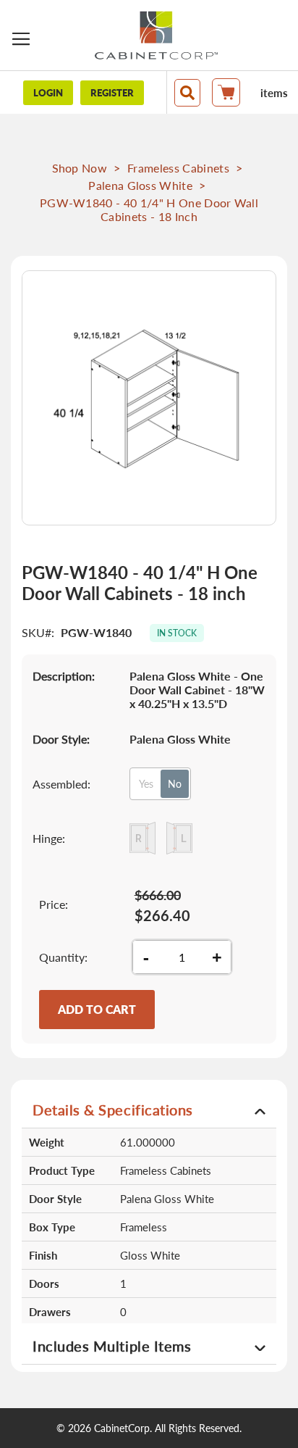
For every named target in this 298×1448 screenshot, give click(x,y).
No (175, 784)
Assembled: (61, 784)
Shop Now (80, 168)
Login (48, 93)
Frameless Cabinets (178, 168)
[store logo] (156, 35)
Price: (53, 904)
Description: (64, 676)
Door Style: (61, 739)
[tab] (149, 1109)
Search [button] (187, 93)
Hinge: (49, 838)
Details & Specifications (113, 1109)
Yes (146, 784)
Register (112, 93)
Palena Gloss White (140, 185)
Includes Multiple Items (112, 1346)
